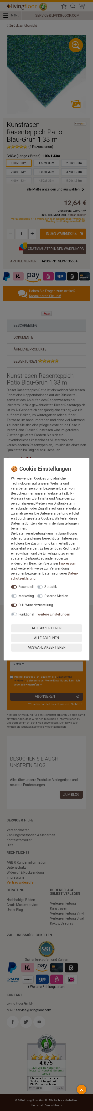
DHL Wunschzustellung (36, 605)
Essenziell (26, 587)
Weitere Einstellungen (53, 614)
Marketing (26, 596)
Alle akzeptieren (47, 628)
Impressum (67, 563)
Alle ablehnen (46, 638)
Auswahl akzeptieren (47, 647)
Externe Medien (56, 596)
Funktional (26, 614)
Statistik (50, 587)
